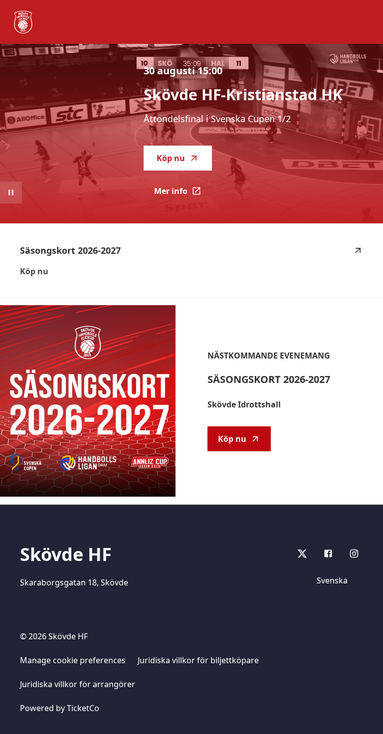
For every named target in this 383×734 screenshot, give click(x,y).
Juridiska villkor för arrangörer (77, 684)
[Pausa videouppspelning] (11, 192)
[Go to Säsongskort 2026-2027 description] (88, 401)
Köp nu (171, 158)
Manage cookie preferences (73, 660)
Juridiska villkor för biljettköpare (198, 660)
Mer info (183, 193)
